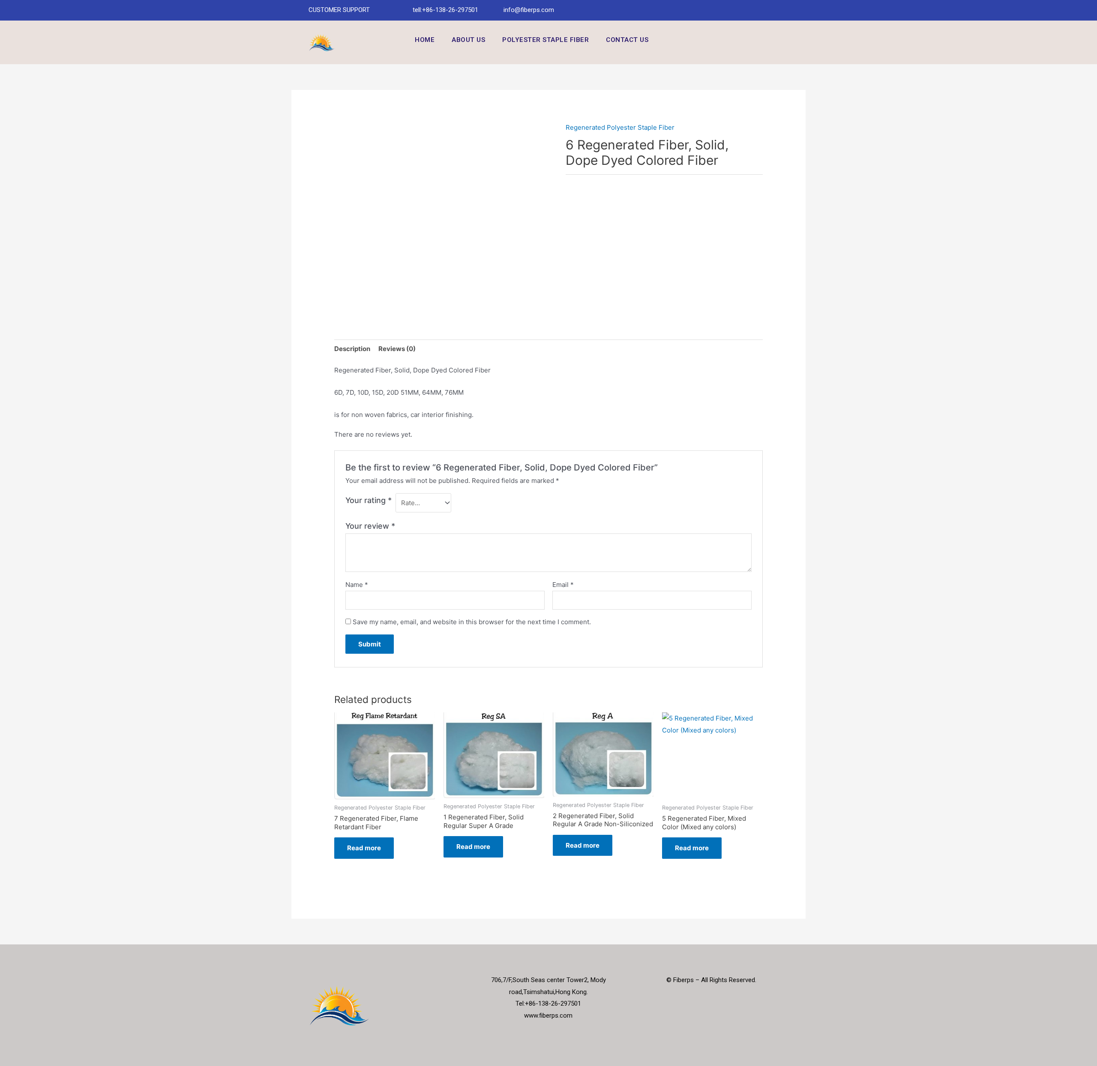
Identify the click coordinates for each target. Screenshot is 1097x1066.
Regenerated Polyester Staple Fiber (620, 127)
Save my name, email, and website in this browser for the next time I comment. (472, 622)
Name (356, 585)
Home (425, 40)
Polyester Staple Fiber (545, 40)
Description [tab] (352, 349)
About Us (468, 40)
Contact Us (627, 40)
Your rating (368, 500)
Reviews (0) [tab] (397, 349)
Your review (370, 525)
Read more (364, 848)
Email (563, 585)
